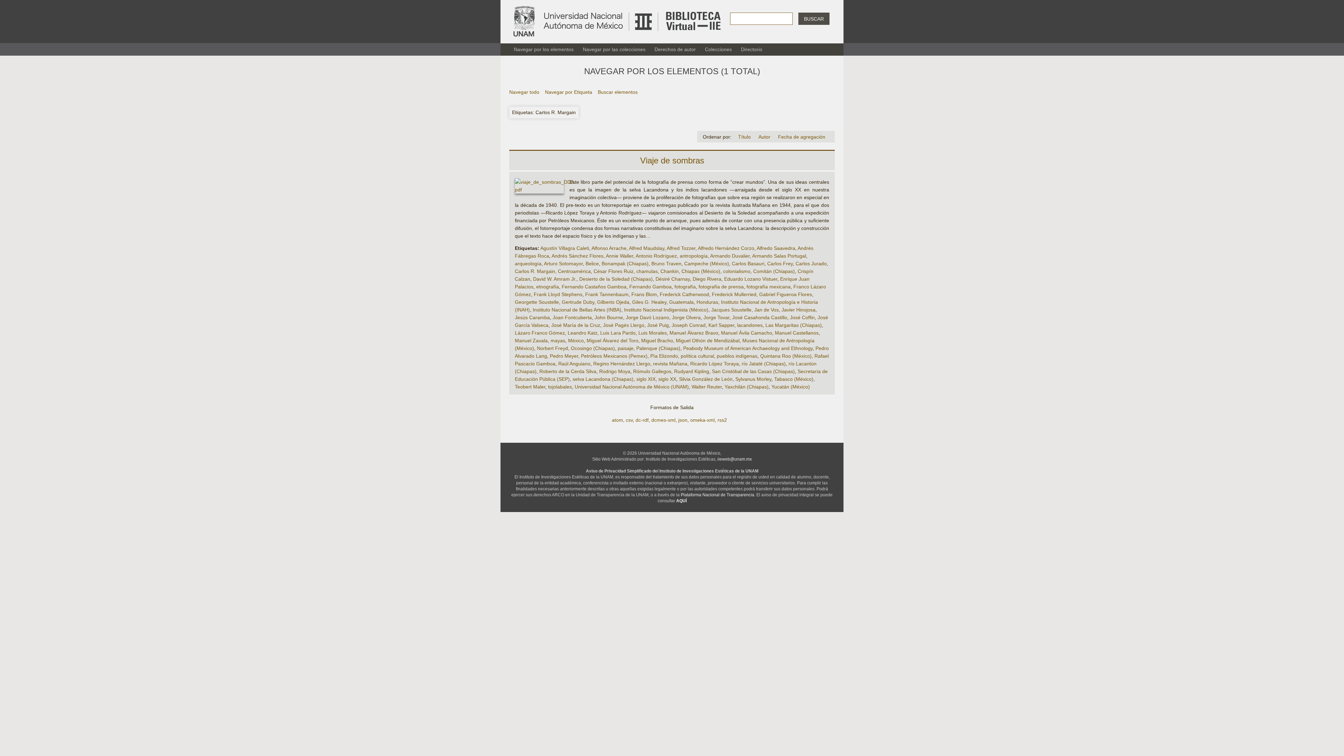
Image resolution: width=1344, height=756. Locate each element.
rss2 (722, 420)
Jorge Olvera (686, 317)
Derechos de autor (675, 49)
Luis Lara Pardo (618, 333)
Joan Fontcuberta (572, 317)
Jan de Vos (766, 310)
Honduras (707, 302)
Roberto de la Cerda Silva (567, 371)
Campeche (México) (706, 263)
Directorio (751, 49)
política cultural (697, 356)
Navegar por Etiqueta (568, 92)
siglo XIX (646, 379)
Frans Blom (644, 294)
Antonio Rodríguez (656, 256)
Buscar (814, 19)
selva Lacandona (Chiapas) (603, 379)
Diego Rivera (707, 279)
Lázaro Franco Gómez (540, 333)
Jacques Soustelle (731, 310)
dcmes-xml (663, 420)
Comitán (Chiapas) (774, 271)
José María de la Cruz (575, 325)
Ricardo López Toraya (714, 363)
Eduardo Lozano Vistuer (750, 279)
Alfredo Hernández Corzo (726, 248)
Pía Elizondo (664, 356)
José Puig (658, 325)
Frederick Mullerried (734, 294)
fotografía (685, 286)
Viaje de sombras (672, 160)
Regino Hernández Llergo (621, 363)
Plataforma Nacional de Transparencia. (718, 494)
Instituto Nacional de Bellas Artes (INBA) (577, 310)
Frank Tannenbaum (607, 294)
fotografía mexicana (769, 286)
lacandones (750, 325)
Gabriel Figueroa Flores (785, 294)
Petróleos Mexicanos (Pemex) (614, 356)
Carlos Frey (780, 263)
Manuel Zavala (531, 340)
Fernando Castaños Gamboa (594, 286)
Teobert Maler (530, 387)
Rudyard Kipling (691, 371)
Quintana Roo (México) (786, 356)
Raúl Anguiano (574, 363)
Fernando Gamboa (650, 286)
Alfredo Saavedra (776, 248)
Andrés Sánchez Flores (577, 256)
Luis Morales (652, 333)
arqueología (528, 263)
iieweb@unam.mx (735, 459)
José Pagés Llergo (623, 325)
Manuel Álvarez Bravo (694, 333)
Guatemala (681, 302)
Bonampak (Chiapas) (625, 263)
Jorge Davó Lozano (647, 317)
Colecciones (718, 49)
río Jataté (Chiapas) (764, 363)
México (576, 340)
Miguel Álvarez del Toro (612, 340)
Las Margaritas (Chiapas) (793, 325)
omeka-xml (702, 420)
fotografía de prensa (721, 286)
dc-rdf (642, 420)
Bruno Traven (666, 263)
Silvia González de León (706, 379)
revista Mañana (670, 363)
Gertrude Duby (578, 302)
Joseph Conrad (689, 325)
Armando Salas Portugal (779, 256)
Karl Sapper (721, 325)
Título (744, 137)
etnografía (547, 286)
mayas (558, 340)
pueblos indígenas (737, 356)
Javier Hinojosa (799, 310)
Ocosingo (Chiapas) (593, 348)
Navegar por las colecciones (614, 49)
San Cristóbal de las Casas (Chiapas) (753, 371)
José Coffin (802, 317)
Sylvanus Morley (753, 379)
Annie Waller (619, 256)
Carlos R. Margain (535, 271)
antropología (694, 256)
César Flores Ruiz (614, 271)
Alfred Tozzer (681, 248)
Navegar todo (524, 92)
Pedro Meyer (564, 356)
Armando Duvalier (730, 256)
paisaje (626, 348)
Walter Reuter (707, 387)
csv (629, 420)
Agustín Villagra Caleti (564, 248)
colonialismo (736, 271)
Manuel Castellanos (797, 333)
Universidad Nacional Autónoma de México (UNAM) (632, 387)
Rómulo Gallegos (652, 371)
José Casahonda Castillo (759, 317)
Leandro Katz (582, 333)
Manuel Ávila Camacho (746, 333)
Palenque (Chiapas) (658, 348)
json (682, 420)
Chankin (669, 271)
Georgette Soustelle (537, 302)
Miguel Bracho (657, 340)
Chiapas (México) (700, 271)
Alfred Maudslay (646, 248)
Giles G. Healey (649, 302)
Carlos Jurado (811, 263)
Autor (764, 137)
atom (617, 420)
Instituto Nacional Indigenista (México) (666, 310)
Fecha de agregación (801, 137)
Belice (592, 263)
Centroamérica (574, 271)
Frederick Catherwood (684, 294)
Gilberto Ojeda (613, 302)
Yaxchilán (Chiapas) (746, 387)
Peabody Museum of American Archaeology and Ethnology (748, 348)
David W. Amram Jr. (554, 279)
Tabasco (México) (793, 379)
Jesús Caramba (532, 317)
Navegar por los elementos (544, 49)
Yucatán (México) (790, 387)
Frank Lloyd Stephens (558, 294)
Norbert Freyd (552, 348)
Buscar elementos (618, 92)
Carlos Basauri (748, 263)
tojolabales (560, 387)
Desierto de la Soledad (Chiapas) (616, 279)
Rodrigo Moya (614, 371)
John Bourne (609, 317)
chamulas (647, 271)
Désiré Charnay (673, 279)
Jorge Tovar (716, 317)
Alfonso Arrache (609, 248)
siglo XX (667, 379)
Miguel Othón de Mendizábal (708, 340)
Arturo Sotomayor (563, 263)
